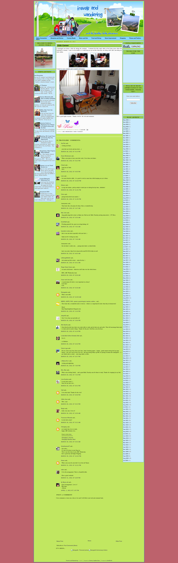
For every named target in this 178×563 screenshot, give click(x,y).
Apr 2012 (125, 387)
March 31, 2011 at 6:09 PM (70, 478)
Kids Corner (63, 45)
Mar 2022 (125, 160)
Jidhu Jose (64, 399)
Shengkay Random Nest (68, 439)
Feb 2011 (125, 418)
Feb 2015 (125, 311)
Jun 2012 (125, 382)
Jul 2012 (125, 380)
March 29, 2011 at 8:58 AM (70, 275)
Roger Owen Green (66, 267)
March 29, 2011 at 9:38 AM (70, 288)
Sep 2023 (125, 144)
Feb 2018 (125, 231)
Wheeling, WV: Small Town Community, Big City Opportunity (47, 138)
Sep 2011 (125, 402)
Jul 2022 (125, 151)
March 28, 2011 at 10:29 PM (71, 181)
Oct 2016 (125, 267)
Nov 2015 (125, 291)
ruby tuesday (78, 131)
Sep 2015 (125, 295)
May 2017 (125, 251)
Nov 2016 (125, 264)
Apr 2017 (125, 253)
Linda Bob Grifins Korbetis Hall (70, 335)
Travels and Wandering (72, 560)
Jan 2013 (125, 367)
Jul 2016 (125, 273)
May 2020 (125, 180)
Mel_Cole (63, 212)
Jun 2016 (125, 276)
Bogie (63, 408)
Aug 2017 (125, 244)
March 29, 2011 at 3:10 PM (70, 311)
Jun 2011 (125, 409)
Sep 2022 (125, 149)
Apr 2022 (125, 158)
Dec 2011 (125, 396)
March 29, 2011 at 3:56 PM (70, 320)
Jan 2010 (125, 447)
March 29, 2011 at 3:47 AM (70, 208)
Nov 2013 (125, 344)
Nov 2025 (125, 122)
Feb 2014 (125, 338)
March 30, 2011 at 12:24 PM (71, 456)
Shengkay (64, 427)
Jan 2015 (125, 313)
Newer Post (60, 541)
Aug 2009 (125, 458)
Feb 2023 (125, 146)
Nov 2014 (125, 318)
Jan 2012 (125, 393)
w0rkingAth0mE (65, 258)
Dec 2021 (125, 164)
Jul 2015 (125, 300)
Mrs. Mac (63, 370)
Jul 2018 (125, 220)
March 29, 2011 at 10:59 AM (71, 297)
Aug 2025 (125, 126)
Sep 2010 (125, 429)
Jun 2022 (125, 153)
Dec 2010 (125, 422)
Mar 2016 (125, 282)
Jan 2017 (125, 260)
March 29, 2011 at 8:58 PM (70, 395)
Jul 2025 (125, 129)
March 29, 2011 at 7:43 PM (70, 375)
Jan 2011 (125, 420)
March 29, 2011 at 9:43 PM (70, 404)
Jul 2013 (125, 353)
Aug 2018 (125, 218)
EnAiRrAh (109, 560)
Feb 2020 (125, 186)
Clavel (63, 165)
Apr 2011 (125, 413)
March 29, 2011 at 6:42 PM (70, 344)
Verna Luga (64, 348)
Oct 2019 (125, 193)
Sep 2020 (125, 173)
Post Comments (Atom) (70, 545)
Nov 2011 (125, 398)
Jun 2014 (125, 329)
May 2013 (125, 358)
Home (89, 540)
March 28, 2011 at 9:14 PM (70, 151)
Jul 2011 (125, 407)
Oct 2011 (125, 400)
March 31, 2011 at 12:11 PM (71, 465)
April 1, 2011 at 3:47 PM (70, 490)
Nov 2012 (125, 371)
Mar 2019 (125, 202)
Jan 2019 (125, 207)
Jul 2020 (125, 175)
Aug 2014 (125, 324)
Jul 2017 (125, 247)
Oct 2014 (125, 320)
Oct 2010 (125, 427)
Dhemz (63, 185)
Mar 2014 (125, 336)
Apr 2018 (125, 226)
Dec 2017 (125, 235)
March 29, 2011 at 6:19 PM (70, 331)
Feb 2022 (125, 162)
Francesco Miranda (66, 417)
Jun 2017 (125, 249)
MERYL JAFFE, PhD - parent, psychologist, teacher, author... (78, 301)
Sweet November (38, 75)
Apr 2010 (125, 440)
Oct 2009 (125, 454)
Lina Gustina (65, 379)
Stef (62, 390)
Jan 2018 (125, 233)
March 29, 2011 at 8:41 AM (70, 262)
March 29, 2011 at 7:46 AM (70, 239)
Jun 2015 (125, 302)
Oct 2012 (125, 373)
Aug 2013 (125, 351)
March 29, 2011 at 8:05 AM (70, 253)
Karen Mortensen (66, 156)
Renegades (64, 292)
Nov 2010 (125, 425)
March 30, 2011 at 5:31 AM (70, 422)
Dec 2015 (125, 289)
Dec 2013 (125, 342)
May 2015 (125, 304)
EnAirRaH (64, 222)
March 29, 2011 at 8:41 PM (70, 385)
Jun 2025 (125, 131)
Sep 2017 (125, 242)
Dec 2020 (125, 171)
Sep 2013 (125, 349)
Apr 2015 (125, 307)
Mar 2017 (125, 255)
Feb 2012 (125, 391)
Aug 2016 (125, 271)
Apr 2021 (125, 166)
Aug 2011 (125, 405)
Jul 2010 (125, 433)
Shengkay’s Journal (67, 437)
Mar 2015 (125, 309)
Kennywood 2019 (44, 191)
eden (62, 469)
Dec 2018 (125, 209)
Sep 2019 (125, 195)
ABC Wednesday (67, 131)
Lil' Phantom (43, 85)
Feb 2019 (125, 204)
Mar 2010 (125, 442)
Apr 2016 (125, 280)
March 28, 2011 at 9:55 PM (70, 171)
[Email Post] (87, 129)
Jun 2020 (125, 178)
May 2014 (125, 331)
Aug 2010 (125, 431)
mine (70, 434)
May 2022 (125, 155)
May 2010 (125, 438)
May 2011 (125, 411)
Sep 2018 (125, 215)
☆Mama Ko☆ (65, 361)
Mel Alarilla (64, 325)
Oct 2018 (125, 213)
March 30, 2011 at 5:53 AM (70, 442)
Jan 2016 (125, 287)
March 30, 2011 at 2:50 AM (70, 413)
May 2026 (125, 120)
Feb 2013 (125, 364)
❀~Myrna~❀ (64, 482)
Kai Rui (63, 143)
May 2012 (125, 385)
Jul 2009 (125, 460)
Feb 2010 (125, 445)
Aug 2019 (125, 198)
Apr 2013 (125, 360)
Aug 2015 (125, 298)
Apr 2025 (125, 135)
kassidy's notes (65, 231)
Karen (63, 460)
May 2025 (125, 133)
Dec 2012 (125, 369)
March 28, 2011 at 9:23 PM (70, 160)
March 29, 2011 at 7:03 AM (70, 226)
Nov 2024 (125, 138)
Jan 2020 (125, 189)
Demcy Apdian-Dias (94, 560)
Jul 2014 (125, 327)
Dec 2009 (125, 449)
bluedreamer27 (65, 446)
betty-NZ (63, 315)
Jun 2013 (125, 356)
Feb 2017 (125, 258)
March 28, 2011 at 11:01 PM (71, 190)
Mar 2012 (125, 389)
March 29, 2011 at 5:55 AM (70, 217)
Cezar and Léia (65, 279)
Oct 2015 (125, 293)
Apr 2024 (125, 140)
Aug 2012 (125, 378)
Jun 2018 (125, 222)
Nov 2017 (125, 238)
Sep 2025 (125, 124)
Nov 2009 (125, 451)
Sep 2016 (125, 269)
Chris (62, 194)
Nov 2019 (125, 191)
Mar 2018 (125, 229)
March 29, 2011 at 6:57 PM (70, 356)
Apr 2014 (125, 333)
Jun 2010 (125, 436)
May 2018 (125, 224)
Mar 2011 (125, 416)
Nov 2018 (125, 211)
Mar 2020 (125, 184)
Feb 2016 (125, 284)
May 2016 (125, 278)
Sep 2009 (125, 456)
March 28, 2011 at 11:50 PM (71, 199)
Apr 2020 (125, 182)
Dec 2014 (125, 316)
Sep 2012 (125, 376)
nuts (62, 176)
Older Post (119, 541)
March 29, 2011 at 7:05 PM (70, 365)
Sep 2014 (125, 322)
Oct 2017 (125, 240)
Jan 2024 (125, 142)
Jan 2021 (125, 169)
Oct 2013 (125, 347)
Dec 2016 (125, 262)
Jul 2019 (125, 200)
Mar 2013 (125, 362)
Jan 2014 (125, 340)
